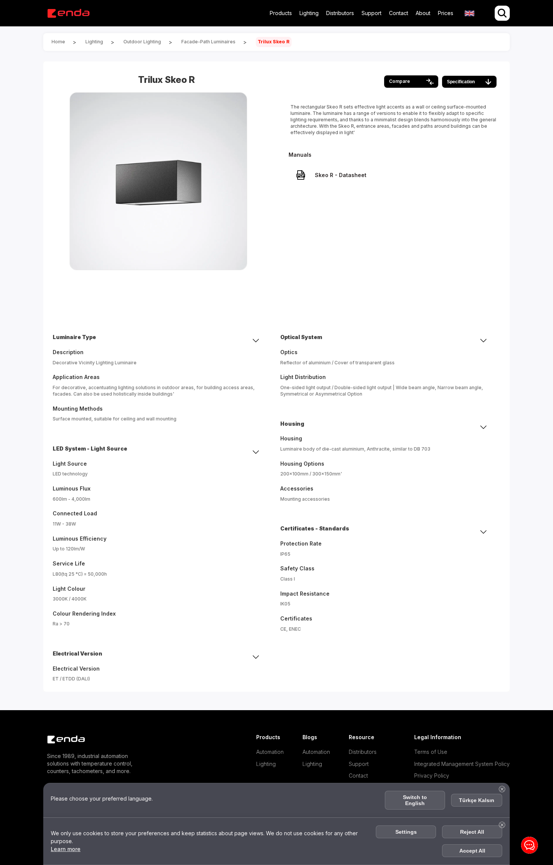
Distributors (340, 13)
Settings (406, 832)
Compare (399, 81)
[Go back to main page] (68, 13)
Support (371, 13)
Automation (270, 752)
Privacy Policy (431, 775)
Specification (461, 81)
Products (281, 13)
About (423, 13)
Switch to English (415, 800)
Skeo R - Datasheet (340, 175)
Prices (445, 13)
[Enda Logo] (62, 739)
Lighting (309, 13)
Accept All (472, 851)
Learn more (66, 849)
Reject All (472, 832)
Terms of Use (431, 752)
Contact (398, 13)
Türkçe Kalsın (476, 800)
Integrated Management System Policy (462, 764)
